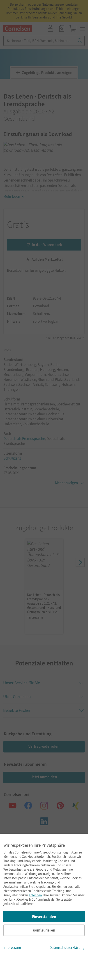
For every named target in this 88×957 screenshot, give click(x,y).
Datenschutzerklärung (67, 947)
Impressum (12, 947)
